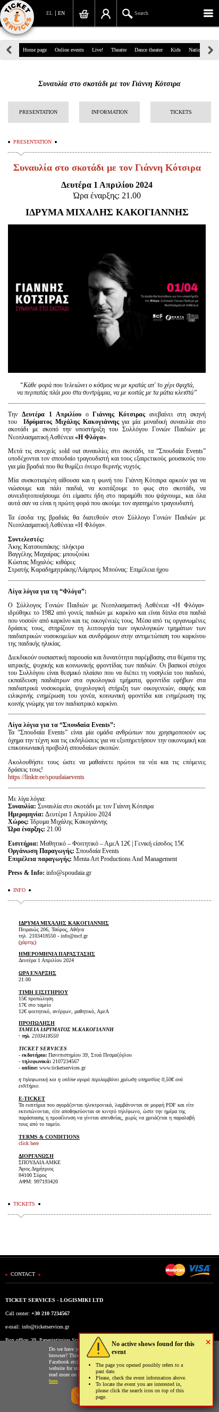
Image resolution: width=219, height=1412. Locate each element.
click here (29, 1143)
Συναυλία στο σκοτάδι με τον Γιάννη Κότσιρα (109, 84)
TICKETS (181, 112)
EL (49, 13)
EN (61, 13)
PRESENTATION (38, 112)
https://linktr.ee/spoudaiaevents (46, 777)
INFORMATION (109, 112)
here (53, 1381)
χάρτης (27, 942)
